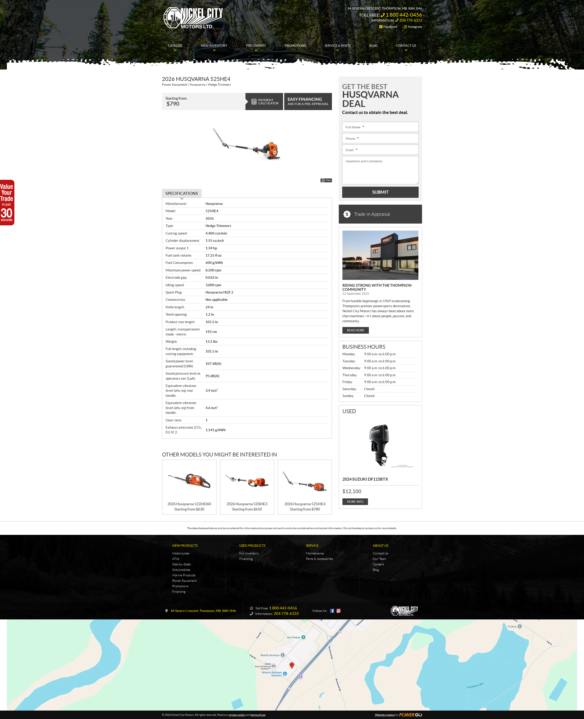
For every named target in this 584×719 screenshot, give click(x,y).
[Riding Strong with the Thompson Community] (380, 255)
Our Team (379, 559)
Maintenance (315, 553)
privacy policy (237, 714)
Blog (376, 570)
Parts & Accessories (319, 559)
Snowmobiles (181, 570)
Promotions (180, 586)
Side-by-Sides (181, 564)
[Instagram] (338, 611)
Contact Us (380, 553)
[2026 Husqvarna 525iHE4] (304, 481)
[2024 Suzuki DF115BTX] (380, 444)
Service (312, 545)
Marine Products (184, 575)
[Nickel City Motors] (193, 17)
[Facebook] (332, 611)
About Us (380, 545)
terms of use (258, 714)
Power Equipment (184, 580)
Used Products (252, 545)
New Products (185, 545)
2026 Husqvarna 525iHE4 (304, 504)
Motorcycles (180, 553)
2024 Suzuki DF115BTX (365, 479)
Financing (178, 591)
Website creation (385, 714)
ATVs (175, 559)
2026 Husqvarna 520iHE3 (247, 504)
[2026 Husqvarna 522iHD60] (189, 481)
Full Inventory (249, 553)
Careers (378, 564)
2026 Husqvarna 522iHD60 (189, 504)
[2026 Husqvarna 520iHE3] (247, 481)
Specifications (181, 193)
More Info (355, 501)
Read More (355, 330)
